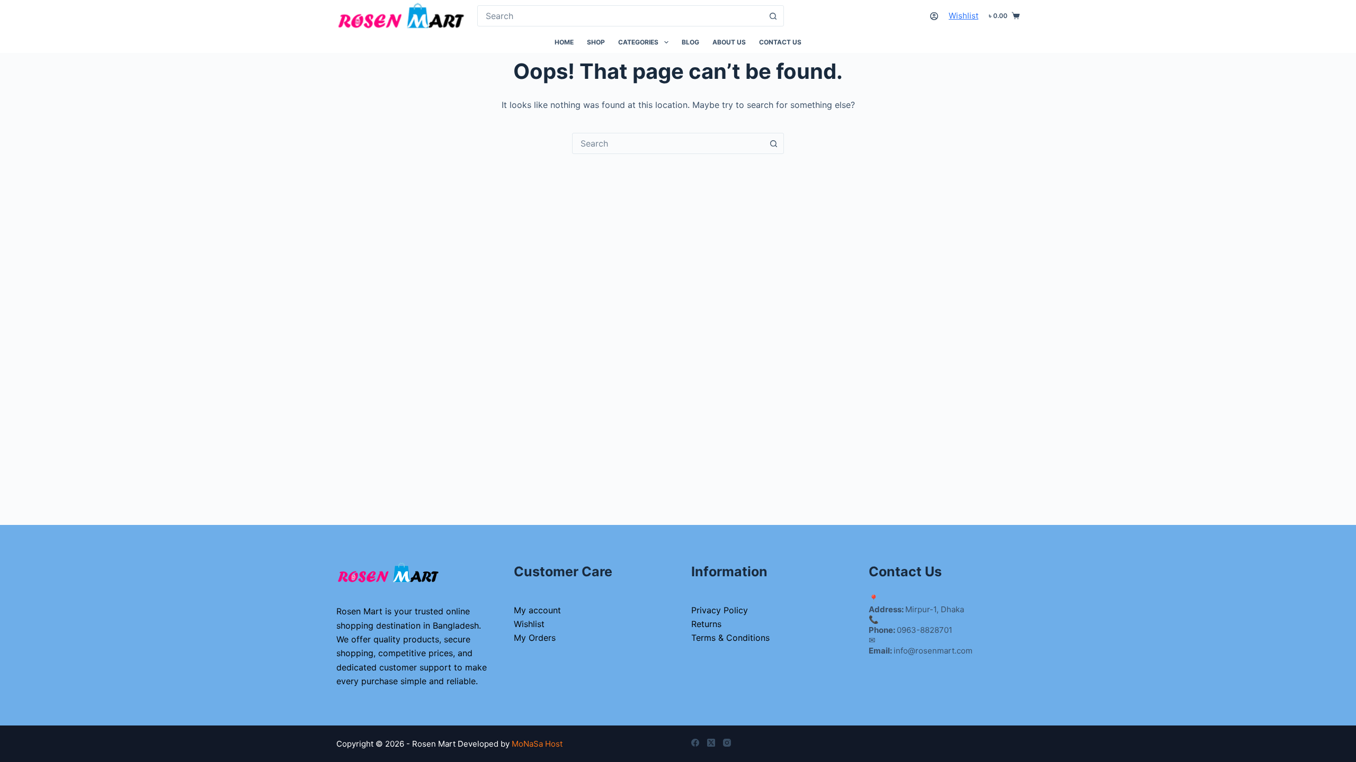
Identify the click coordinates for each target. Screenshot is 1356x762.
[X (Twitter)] (711, 743)
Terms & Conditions (730, 637)
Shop (596, 42)
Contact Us (780, 42)
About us (729, 42)
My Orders (535, 637)
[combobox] (620, 15)
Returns (706, 624)
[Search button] (773, 16)
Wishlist (963, 16)
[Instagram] (727, 743)
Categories (638, 42)
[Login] (934, 16)
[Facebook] (695, 743)
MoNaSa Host (537, 744)
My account (537, 610)
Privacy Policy (719, 610)
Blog (690, 42)
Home (564, 42)
